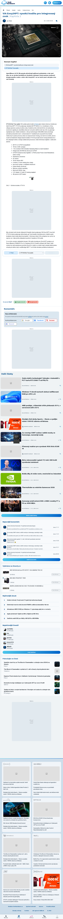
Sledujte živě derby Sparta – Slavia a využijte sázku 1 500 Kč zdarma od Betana (39, 420)
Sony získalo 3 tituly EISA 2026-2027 (43, 899)
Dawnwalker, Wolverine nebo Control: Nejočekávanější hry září (43, 829)
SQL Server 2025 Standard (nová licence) (14, 823)
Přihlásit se (57, 2)
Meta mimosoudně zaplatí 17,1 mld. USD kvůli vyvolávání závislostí (39, 461)
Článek (8, 10)
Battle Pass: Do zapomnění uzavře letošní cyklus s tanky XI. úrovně (46, 859)
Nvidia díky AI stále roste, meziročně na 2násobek (41, 474)
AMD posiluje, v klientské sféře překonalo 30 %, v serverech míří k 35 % (41, 407)
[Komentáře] (56, 21)
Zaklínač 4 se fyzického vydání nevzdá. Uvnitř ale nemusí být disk (15, 783)
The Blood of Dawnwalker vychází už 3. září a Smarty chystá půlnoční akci (26, 669)
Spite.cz (6, 684)
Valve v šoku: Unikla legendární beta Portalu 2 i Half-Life (16, 788)
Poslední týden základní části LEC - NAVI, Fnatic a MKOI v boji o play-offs (16, 864)
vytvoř (46, 316)
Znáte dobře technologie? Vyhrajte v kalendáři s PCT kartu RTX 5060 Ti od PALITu (41, 379)
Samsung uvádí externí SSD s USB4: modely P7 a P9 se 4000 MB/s (41, 502)
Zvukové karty (26, 10)
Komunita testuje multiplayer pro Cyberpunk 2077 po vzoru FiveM (24, 683)
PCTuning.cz (7, 693)
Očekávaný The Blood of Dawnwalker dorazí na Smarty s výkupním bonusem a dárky (46, 854)
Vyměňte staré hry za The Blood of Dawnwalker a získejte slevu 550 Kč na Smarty (27, 663)
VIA (33, 10)
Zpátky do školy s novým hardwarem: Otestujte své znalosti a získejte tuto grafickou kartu (27, 690)
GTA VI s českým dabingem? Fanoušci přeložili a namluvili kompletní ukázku (16, 900)
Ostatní (13, 10)
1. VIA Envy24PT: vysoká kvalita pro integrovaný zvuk (19, 65)
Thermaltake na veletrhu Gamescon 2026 (38, 487)
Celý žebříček (32, 652)
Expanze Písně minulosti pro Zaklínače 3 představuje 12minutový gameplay (27, 676)
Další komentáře (31, 559)
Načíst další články (31, 515)
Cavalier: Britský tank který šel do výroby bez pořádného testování (45, 864)
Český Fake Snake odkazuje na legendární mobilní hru (44, 783)
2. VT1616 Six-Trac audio (11, 68)
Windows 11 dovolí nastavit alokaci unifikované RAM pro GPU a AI (40, 393)
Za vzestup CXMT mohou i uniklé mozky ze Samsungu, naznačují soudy (38, 434)
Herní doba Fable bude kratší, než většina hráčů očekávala (46, 793)
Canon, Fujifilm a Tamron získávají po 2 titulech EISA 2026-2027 (46, 895)
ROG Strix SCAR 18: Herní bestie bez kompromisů (43, 819)
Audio (19, 10)
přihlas (30, 316)
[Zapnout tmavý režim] (49, 2)
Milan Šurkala (25, 385)
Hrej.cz (5, 666)
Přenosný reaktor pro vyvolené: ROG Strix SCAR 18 (40, 448)
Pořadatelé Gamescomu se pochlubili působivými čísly (43, 788)
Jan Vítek (9, 21)
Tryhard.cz (6, 671)
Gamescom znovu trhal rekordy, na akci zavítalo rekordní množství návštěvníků (16, 890)
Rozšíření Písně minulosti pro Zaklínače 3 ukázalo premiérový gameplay (14, 895)
